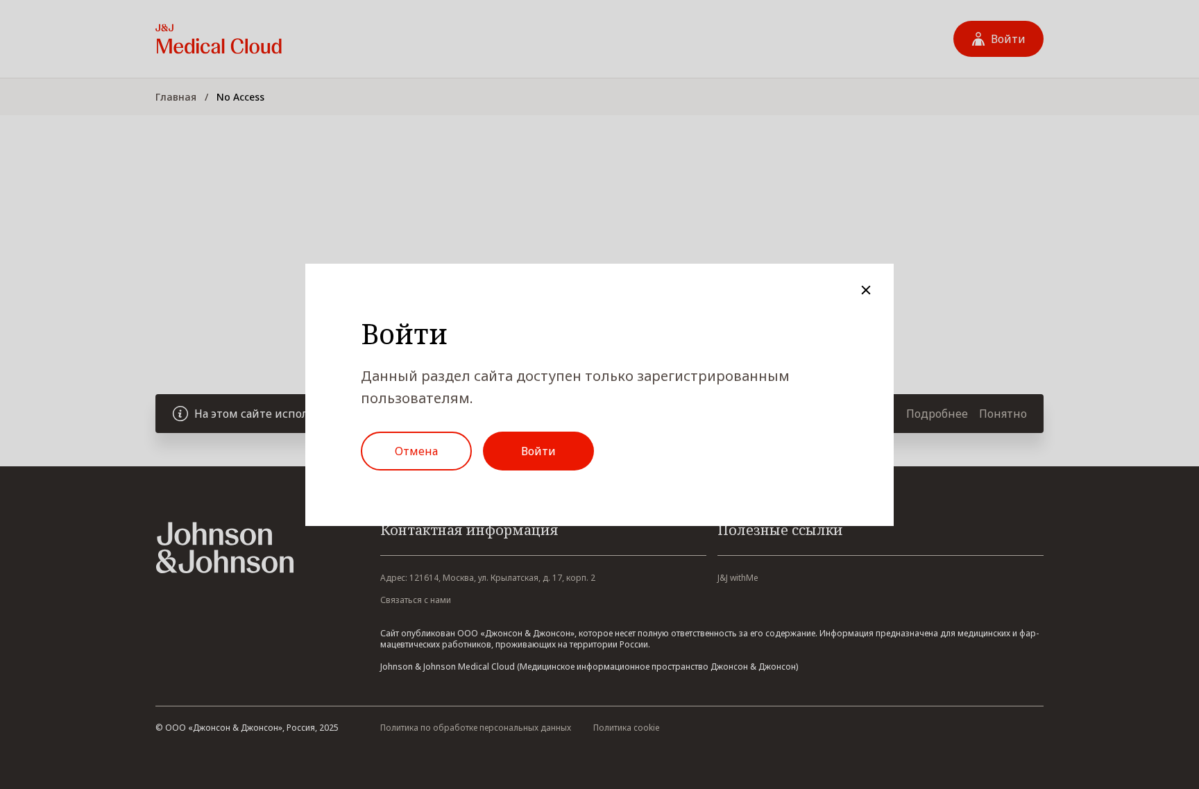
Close (866, 290)
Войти (538, 451)
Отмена (416, 451)
